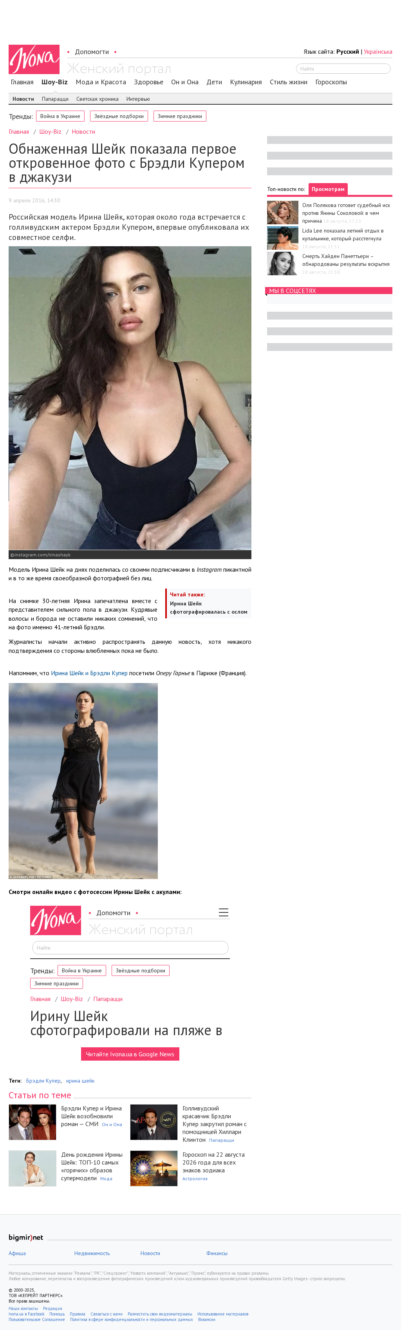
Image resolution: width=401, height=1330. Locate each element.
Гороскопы (331, 81)
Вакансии (206, 1319)
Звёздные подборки (119, 116)
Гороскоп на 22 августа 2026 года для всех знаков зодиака (213, 1162)
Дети (214, 81)
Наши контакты (23, 1308)
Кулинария (246, 81)
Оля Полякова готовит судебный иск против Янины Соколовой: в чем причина (346, 213)
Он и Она (185, 81)
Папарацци (55, 99)
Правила (77, 1314)
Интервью (138, 99)
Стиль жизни (288, 81)
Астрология (195, 1178)
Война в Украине (60, 116)
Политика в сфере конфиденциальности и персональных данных (131, 1319)
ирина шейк (80, 1080)
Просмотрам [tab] (328, 189)
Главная (22, 81)
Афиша (17, 1253)
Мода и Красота (101, 81)
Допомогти (92, 51)
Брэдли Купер (43, 1080)
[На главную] (118, 69)
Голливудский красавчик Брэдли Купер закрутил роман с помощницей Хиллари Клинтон (214, 1123)
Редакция (52, 1308)
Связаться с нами (106, 1314)
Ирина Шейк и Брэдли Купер (88, 673)
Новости (23, 99)
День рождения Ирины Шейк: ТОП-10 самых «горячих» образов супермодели (92, 1166)
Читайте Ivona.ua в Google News (130, 1054)
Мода (106, 1178)
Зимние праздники (180, 116)
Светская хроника (97, 99)
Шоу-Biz (55, 81)
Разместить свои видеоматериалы (160, 1314)
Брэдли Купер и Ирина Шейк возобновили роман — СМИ (91, 1116)
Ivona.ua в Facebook (26, 1314)
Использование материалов (222, 1314)
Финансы (217, 1253)
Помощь (57, 1314)
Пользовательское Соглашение (37, 1319)
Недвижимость (92, 1253)
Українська (378, 51)
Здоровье (148, 81)
